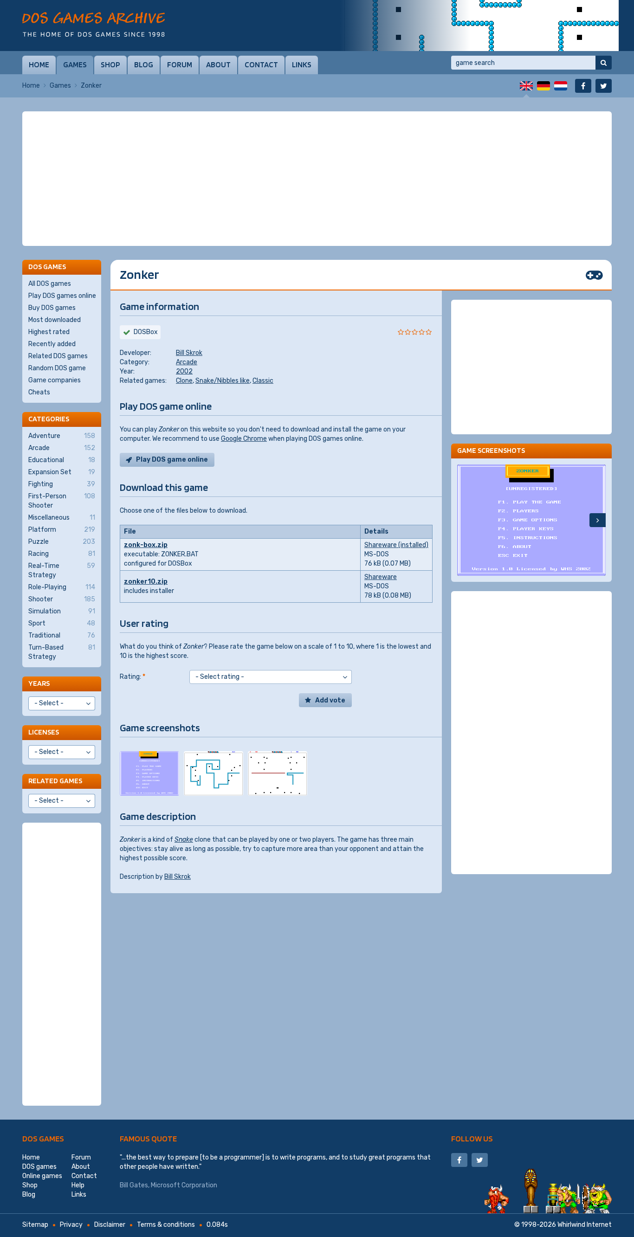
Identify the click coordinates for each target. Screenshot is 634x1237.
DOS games (43, 1138)
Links (301, 64)
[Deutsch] (543, 85)
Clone (184, 381)
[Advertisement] (317, 179)
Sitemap (35, 1225)
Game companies (54, 380)
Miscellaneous (61, 518)
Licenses (43, 732)
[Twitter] (603, 86)
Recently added (52, 344)
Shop (110, 64)
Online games (42, 1176)
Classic (262, 381)
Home (39, 64)
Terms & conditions (166, 1225)
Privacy (71, 1225)
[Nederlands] (560, 85)
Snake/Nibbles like (222, 381)
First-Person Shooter (61, 500)
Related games (55, 780)
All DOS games (49, 284)
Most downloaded (54, 320)
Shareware (380, 577)
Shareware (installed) (396, 545)
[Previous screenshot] (465, 520)
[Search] (603, 63)
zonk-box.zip (146, 545)
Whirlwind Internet (584, 1225)
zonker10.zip (146, 582)
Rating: (132, 677)
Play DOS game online (172, 460)
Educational (61, 460)
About (218, 64)
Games (75, 64)
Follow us (472, 1138)
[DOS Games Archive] (93, 24)
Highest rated (49, 332)
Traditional (61, 635)
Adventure (61, 436)
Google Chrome (244, 439)
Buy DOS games (52, 308)
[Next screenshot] (597, 520)
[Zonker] (149, 773)
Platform (61, 530)
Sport (61, 623)
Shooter (61, 599)
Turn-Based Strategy (61, 652)
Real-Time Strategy (61, 570)
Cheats (39, 392)
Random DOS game (57, 368)
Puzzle (61, 542)
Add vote (330, 700)
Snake (184, 840)
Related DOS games (58, 356)
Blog (143, 64)
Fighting (61, 484)
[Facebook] (583, 86)
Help (77, 1185)
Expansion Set (61, 472)
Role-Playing (61, 587)
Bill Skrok (189, 353)
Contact (261, 64)
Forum (179, 64)
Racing (61, 554)
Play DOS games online (62, 296)
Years (39, 683)
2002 (184, 371)
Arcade (186, 362)
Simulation (61, 611)
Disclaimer (109, 1225)
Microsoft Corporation (184, 1185)
